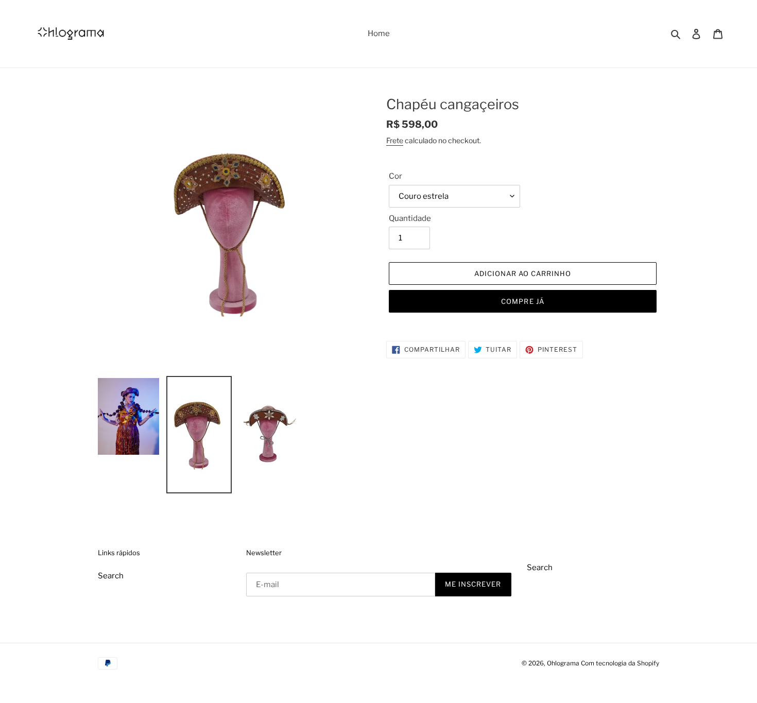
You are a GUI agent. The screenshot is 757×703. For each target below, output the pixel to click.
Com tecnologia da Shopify (620, 663)
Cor (395, 176)
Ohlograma (563, 663)
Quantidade (410, 218)
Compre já (522, 301)
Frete (394, 140)
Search (111, 575)
